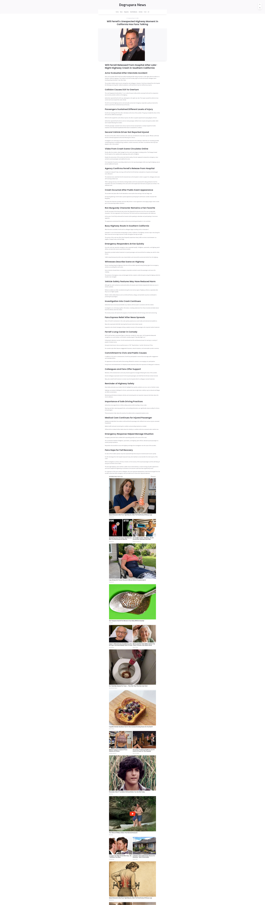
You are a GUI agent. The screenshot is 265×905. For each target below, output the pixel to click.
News (121, 12)
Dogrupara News (132, 5)
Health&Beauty (133, 12)
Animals (140, 12)
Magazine (126, 12)
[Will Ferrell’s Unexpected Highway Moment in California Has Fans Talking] (132, 44)
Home (117, 12)
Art (148, 12)
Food (145, 12)
